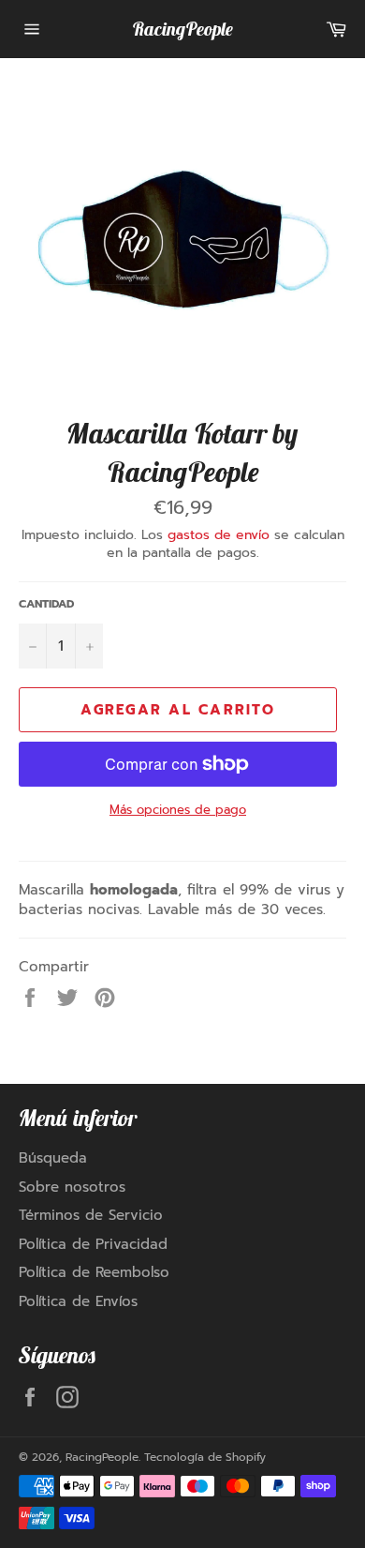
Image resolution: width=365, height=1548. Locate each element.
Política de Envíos (78, 1301)
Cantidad (46, 604)
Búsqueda (53, 1158)
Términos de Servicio (91, 1215)
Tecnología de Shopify (205, 1457)
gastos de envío (219, 535)
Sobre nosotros (72, 1187)
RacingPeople (182, 28)
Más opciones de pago (178, 810)
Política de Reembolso (94, 1272)
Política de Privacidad (93, 1244)
